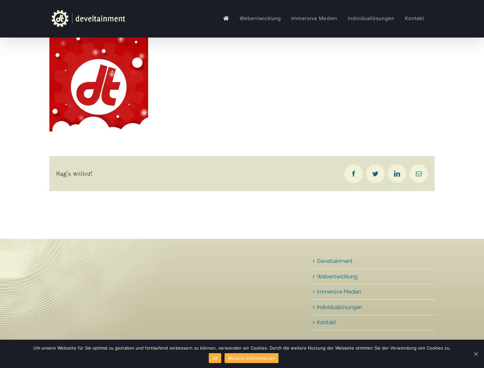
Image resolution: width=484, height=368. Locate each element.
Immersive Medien (339, 292)
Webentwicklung (337, 276)
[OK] (475, 354)
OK (215, 358)
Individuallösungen (339, 307)
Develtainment (335, 261)
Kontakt (326, 322)
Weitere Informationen (251, 358)
